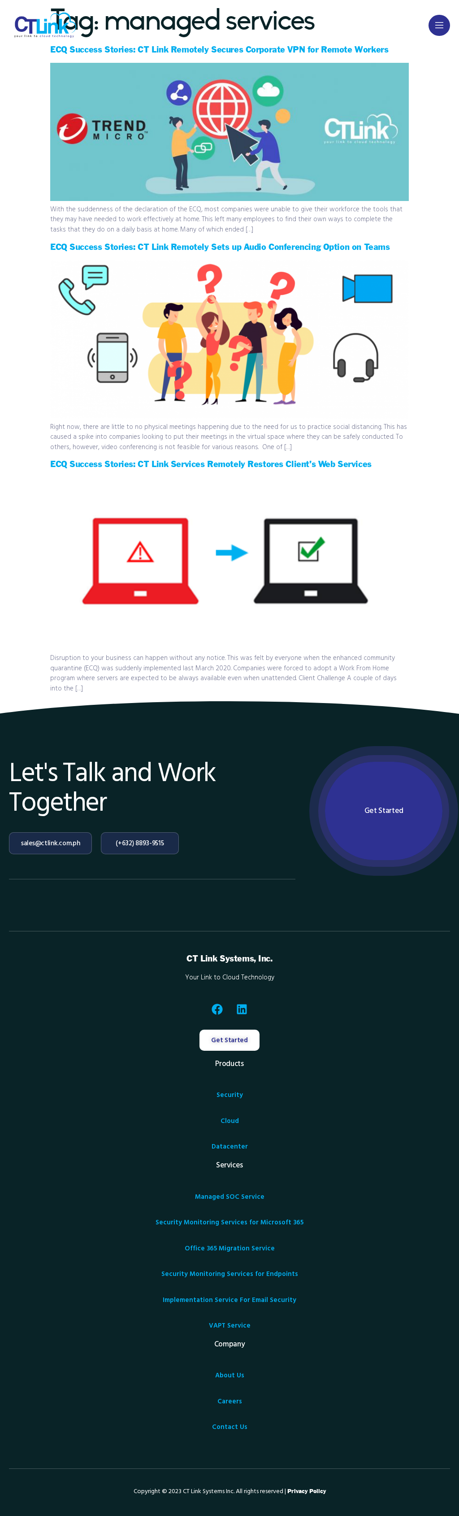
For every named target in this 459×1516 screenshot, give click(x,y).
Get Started (383, 810)
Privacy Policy (306, 1491)
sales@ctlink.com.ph (50, 843)
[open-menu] (439, 25)
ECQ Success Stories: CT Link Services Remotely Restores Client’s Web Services (211, 464)
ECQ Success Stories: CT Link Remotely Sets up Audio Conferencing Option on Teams (220, 247)
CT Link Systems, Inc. (229, 959)
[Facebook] (217, 1009)
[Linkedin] (242, 1009)
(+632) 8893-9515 (140, 843)
